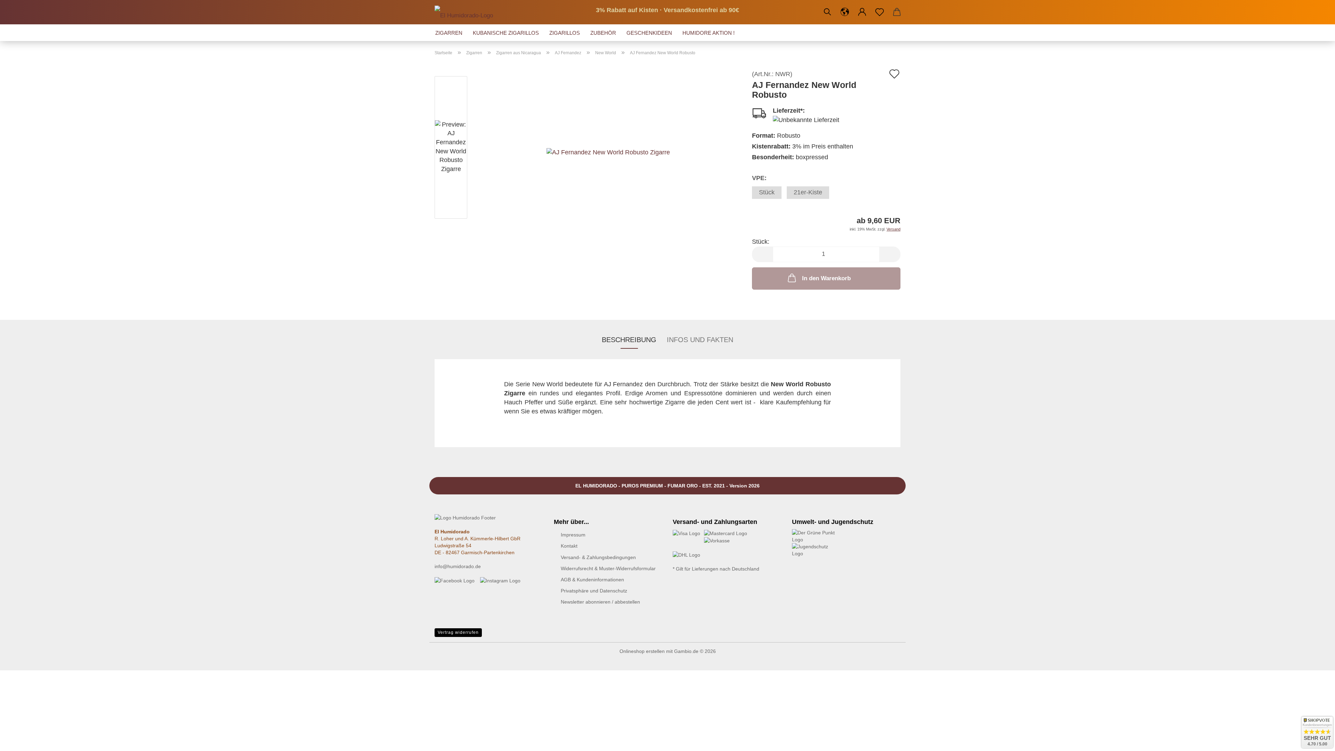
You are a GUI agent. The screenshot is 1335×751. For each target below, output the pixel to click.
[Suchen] (827, 12)
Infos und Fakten (700, 340)
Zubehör (603, 33)
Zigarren (448, 33)
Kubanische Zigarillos (506, 33)
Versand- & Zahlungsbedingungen (598, 557)
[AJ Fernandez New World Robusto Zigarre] (608, 148)
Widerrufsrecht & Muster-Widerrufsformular (608, 568)
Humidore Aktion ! (708, 33)
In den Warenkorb (826, 278)
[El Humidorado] (466, 12)
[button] (844, 12)
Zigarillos (564, 33)
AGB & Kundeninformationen (592, 579)
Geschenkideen (649, 33)
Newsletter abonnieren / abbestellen (600, 602)
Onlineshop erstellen (642, 651)
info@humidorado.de (458, 566)
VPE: (759, 178)
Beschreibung (629, 340)
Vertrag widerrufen (458, 632)
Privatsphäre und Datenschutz (594, 590)
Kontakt (569, 546)
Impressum (573, 535)
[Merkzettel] (879, 12)
